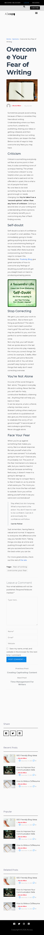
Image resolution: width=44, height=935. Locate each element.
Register (35, 3)
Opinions (15, 39)
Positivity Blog (26, 259)
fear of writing (20, 567)
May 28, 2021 (28, 106)
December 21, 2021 (26, 761)
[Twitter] (19, 924)
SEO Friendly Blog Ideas (26, 755)
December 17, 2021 (26, 775)
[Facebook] (14, 924)
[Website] (22, 644)
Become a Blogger (12, 3)
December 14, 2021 (26, 786)
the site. (23, 560)
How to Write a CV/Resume (28, 781)
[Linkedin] (29, 924)
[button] (36, 13)
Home (8, 39)
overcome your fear (17, 570)
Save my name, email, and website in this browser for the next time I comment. (21, 652)
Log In (26, 3)
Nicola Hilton (17, 106)
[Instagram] (24, 924)
